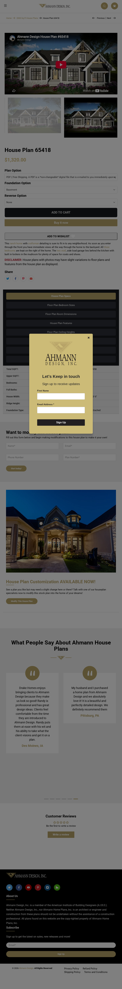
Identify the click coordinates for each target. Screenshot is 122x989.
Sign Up (61, 422)
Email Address (45, 404)
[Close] (88, 338)
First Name (43, 390)
